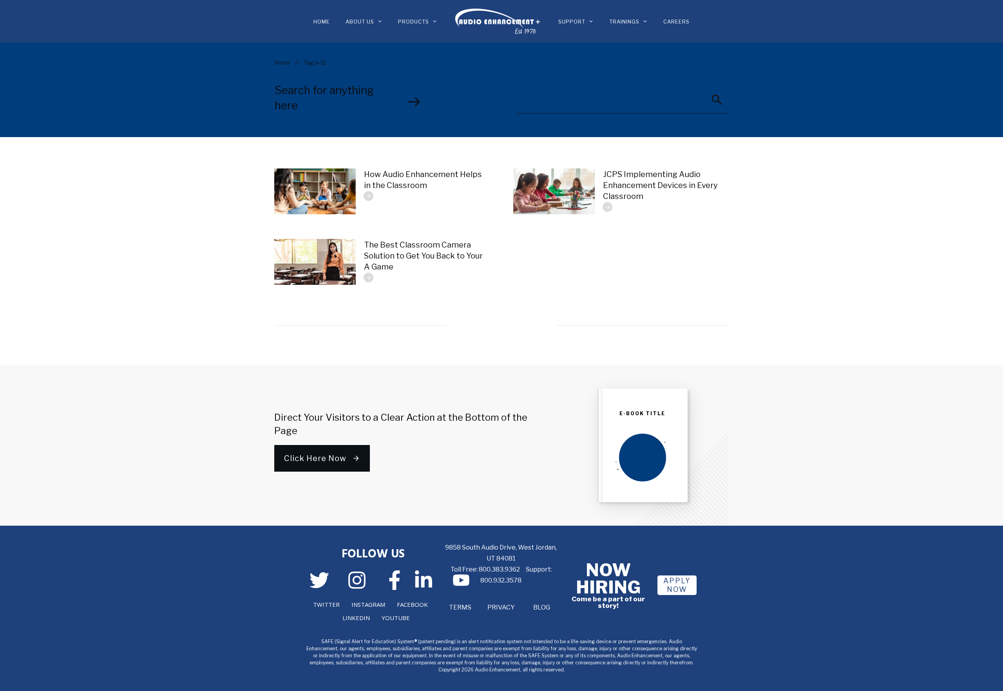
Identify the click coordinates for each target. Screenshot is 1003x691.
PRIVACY (501, 607)
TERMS (460, 607)
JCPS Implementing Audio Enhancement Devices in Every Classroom (660, 185)
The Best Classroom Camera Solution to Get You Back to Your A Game (423, 255)
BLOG (541, 607)
